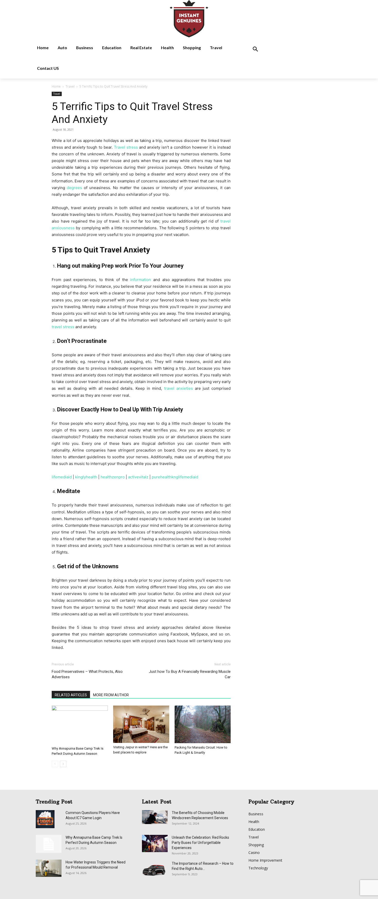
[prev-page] (55, 764)
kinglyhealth (86, 476)
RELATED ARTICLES (71, 695)
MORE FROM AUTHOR (111, 695)
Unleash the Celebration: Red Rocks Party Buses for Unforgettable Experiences (200, 842)
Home (56, 86)
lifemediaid (62, 476)
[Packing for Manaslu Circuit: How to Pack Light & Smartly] (203, 724)
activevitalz (138, 476)
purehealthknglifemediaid (175, 476)
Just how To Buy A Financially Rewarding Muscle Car (190, 674)
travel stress (63, 326)
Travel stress (126, 147)
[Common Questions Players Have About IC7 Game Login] (45, 819)
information (140, 279)
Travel (70, 86)
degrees (74, 187)
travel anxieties (178, 388)
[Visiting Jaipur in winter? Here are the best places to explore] (141, 724)
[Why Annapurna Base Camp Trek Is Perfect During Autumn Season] (80, 725)
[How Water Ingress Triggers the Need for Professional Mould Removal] (48, 868)
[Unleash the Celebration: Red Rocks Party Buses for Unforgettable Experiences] (155, 843)
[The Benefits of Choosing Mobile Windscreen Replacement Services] (155, 817)
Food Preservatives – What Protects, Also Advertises (87, 674)
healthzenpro (113, 476)
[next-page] (63, 764)
